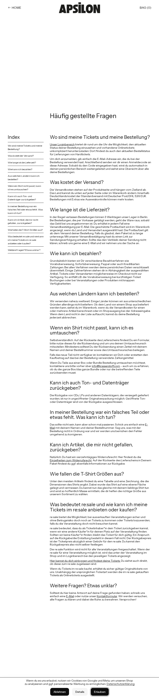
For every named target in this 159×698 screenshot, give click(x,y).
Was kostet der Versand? (21, 155)
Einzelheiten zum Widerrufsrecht (71, 460)
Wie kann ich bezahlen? (20, 169)
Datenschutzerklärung (121, 684)
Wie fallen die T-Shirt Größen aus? (25, 229)
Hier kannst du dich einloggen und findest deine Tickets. (85, 561)
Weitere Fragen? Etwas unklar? (24, 250)
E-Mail (70, 596)
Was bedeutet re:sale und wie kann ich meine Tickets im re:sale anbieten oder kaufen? (26, 240)
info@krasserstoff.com (106, 366)
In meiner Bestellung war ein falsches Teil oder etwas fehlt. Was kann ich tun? (25, 209)
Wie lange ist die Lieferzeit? (22, 162)
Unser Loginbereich (62, 144)
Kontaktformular (107, 596)
